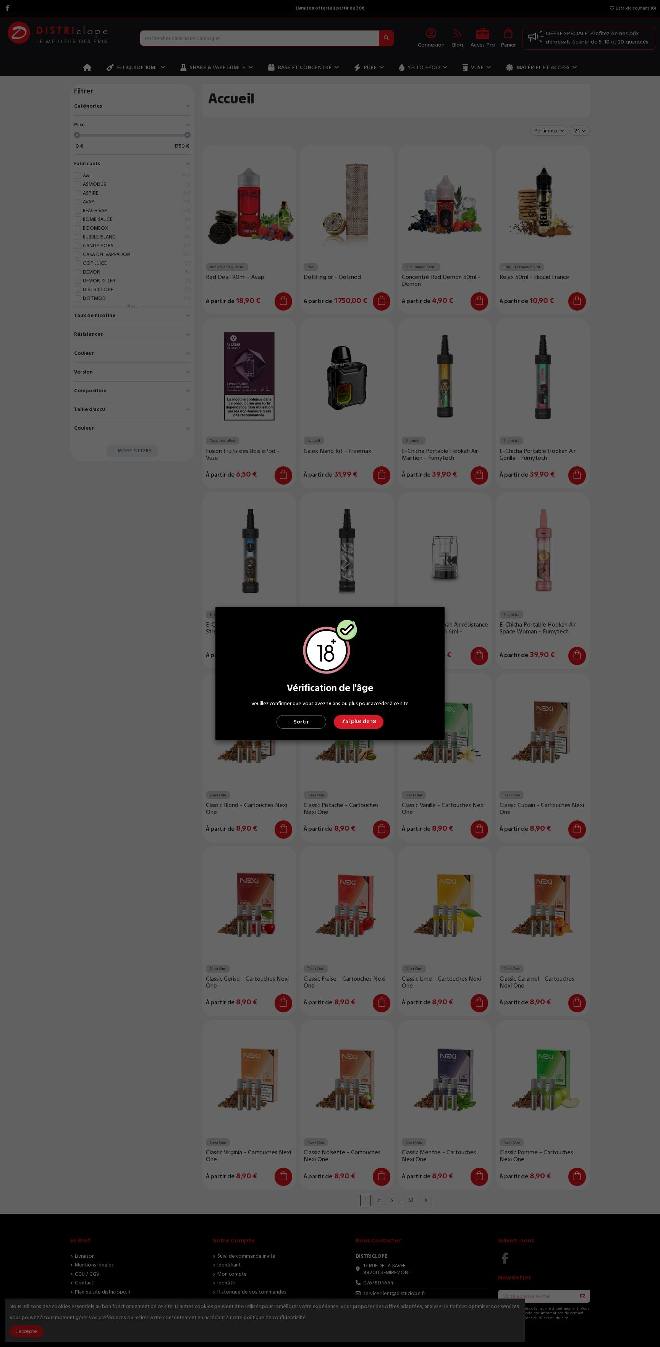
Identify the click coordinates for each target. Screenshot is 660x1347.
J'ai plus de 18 (358, 721)
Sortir (301, 722)
